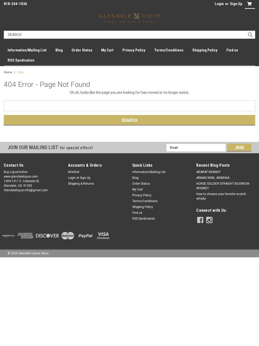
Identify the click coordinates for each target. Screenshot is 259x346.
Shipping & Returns (81, 183)
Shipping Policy (205, 50)
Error (21, 72)
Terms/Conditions (168, 50)
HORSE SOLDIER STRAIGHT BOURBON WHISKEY (222, 186)
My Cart (107, 50)
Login (219, 4)
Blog (59, 50)
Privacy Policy (133, 50)
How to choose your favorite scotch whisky (221, 196)
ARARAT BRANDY (208, 172)
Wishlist (73, 172)
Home (8, 72)
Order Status (82, 50)
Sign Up (236, 4)
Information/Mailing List (27, 50)
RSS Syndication (21, 60)
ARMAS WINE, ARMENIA (212, 178)
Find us (232, 50)
